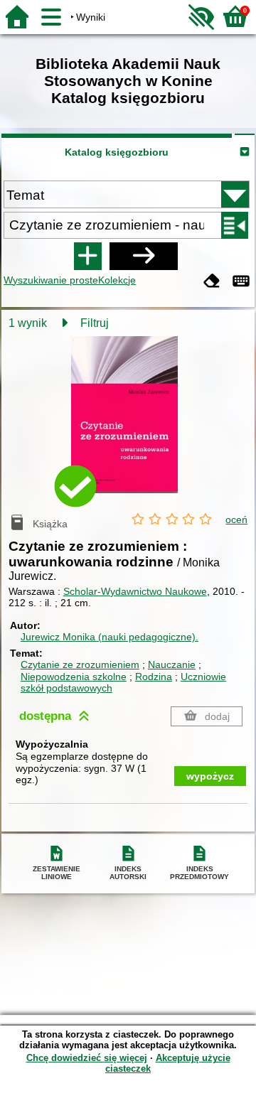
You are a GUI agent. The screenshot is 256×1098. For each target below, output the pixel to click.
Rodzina (153, 676)
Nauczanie (172, 664)
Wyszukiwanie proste (51, 280)
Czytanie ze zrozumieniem (80, 664)
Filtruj (94, 323)
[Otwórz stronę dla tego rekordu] (128, 424)
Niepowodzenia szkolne (74, 676)
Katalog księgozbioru (117, 152)
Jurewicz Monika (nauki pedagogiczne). (109, 636)
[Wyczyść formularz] (212, 282)
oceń (236, 519)
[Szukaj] (144, 255)
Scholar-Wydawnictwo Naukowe (135, 591)
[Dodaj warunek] (87, 255)
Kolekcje (117, 280)
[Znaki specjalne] (241, 282)
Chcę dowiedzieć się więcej (86, 1058)
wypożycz (210, 776)
